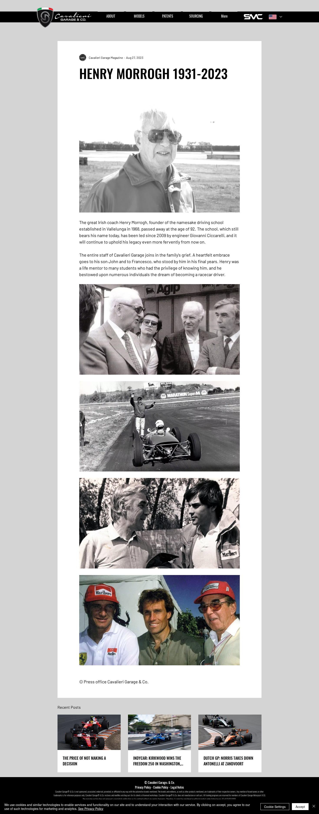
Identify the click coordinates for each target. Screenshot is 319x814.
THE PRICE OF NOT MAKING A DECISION (84, 760)
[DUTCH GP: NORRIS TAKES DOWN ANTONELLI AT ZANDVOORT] (229, 732)
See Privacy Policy (90, 808)
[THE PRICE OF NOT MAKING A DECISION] (89, 732)
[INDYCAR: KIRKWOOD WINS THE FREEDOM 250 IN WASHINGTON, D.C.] (159, 732)
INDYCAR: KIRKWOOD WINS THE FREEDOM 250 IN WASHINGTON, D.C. (157, 760)
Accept (300, 806)
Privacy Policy (143, 787)
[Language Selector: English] (275, 17)
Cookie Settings (275, 806)
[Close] (313, 807)
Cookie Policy (160, 787)
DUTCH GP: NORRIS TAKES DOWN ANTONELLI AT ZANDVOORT (228, 760)
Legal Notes (177, 787)
